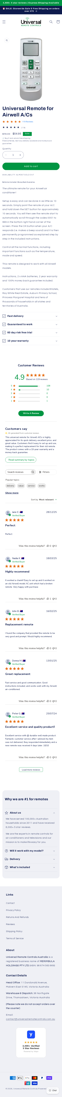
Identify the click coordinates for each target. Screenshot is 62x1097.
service (31, 485)
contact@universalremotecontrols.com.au (30, 1019)
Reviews (10, 924)
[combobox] (44, 499)
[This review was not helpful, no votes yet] (53, 546)
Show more (12, 493)
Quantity (6, 149)
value (21, 485)
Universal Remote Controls (25, 1089)
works (42, 485)
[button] (3, 21)
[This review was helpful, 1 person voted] (48, 598)
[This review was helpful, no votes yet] (48, 546)
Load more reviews (31, 769)
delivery (10, 485)
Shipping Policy (14, 931)
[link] (31, 1044)
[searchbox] (17, 472)
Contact (10, 903)
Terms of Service (15, 938)
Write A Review (31, 413)
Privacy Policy (13, 910)
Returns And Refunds (17, 917)
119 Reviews (27, 121)
